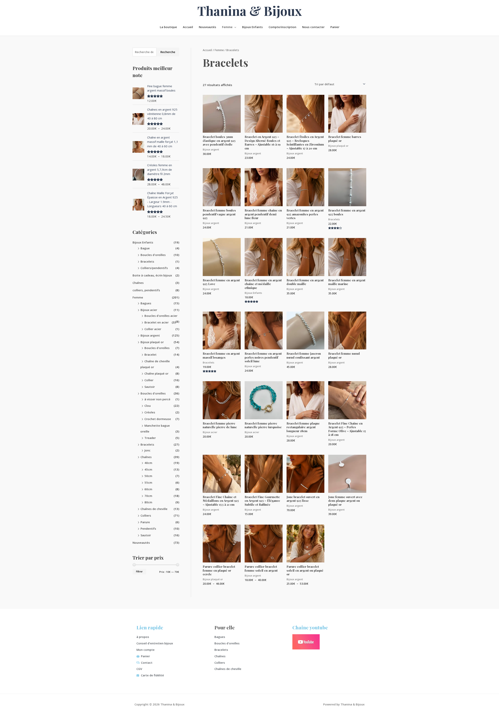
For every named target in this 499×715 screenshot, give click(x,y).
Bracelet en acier (156, 322)
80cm (148, 502)
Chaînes (138, 283)
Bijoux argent (150, 335)
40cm (148, 463)
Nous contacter (313, 27)
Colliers (146, 515)
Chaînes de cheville (154, 509)
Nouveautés (207, 27)
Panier (334, 27)
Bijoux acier (149, 310)
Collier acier (152, 329)
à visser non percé (157, 399)
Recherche (167, 52)
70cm (148, 496)
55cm (148, 482)
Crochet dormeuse (157, 419)
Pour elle (224, 627)
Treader (150, 438)
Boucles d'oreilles (153, 255)
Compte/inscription (282, 27)
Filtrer (139, 571)
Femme (227, 27)
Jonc (147, 450)
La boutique (168, 27)
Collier (148, 380)
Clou (147, 406)
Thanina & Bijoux (249, 10)
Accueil (188, 27)
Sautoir (149, 387)
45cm (148, 469)
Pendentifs (148, 528)
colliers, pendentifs (146, 290)
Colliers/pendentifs (154, 268)
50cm (148, 476)
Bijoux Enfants (252, 27)
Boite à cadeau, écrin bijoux (152, 275)
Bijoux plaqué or (152, 342)
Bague (145, 248)
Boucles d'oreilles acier (160, 316)
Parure (145, 522)
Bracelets (147, 261)
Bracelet (150, 354)
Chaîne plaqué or (156, 373)
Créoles (149, 412)
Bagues (146, 303)
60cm (148, 489)
